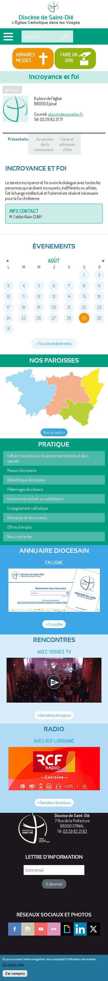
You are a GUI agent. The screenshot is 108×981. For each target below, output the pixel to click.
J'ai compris (15, 973)
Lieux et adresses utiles (67, 144)
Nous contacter (19, 536)
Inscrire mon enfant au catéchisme (35, 498)
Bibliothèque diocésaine (26, 479)
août (54, 260)
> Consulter (54, 624)
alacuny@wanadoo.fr (65, 114)
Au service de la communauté (45, 144)
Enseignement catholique (27, 508)
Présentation (22, 141)
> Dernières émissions (54, 715)
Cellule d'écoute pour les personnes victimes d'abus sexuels (48, 458)
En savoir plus (13, 965)
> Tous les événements (54, 343)
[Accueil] (54, 7)
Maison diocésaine (21, 470)
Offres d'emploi (19, 527)
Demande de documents (27, 517)
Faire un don (68, 57)
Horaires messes (25, 57)
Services (11, 89)
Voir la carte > (54, 432)
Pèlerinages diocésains (25, 489)
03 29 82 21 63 (75, 831)
